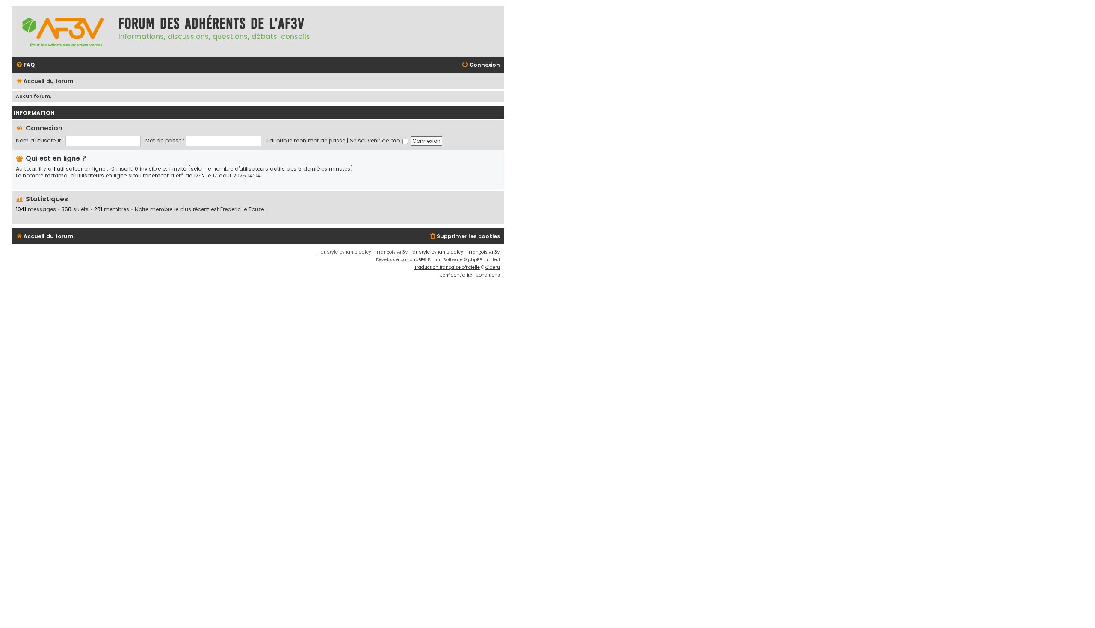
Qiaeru (492, 267)
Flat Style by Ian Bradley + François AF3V (454, 252)
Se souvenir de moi (376, 140)
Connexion (44, 128)
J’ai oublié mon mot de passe (305, 140)
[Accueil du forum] (63, 32)
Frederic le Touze (242, 209)
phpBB (416, 260)
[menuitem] (25, 65)
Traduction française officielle (447, 267)
